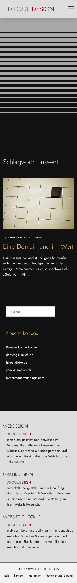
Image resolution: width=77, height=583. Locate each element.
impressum (34, 576)
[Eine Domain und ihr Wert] (38, 203)
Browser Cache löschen (22, 347)
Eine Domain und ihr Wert (38, 246)
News (39, 237)
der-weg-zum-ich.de (19, 355)
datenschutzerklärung (59, 576)
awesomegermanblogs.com (25, 377)
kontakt (18, 576)
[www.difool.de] (31, 8)
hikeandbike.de (16, 362)
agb (6, 576)
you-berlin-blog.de (18, 370)
